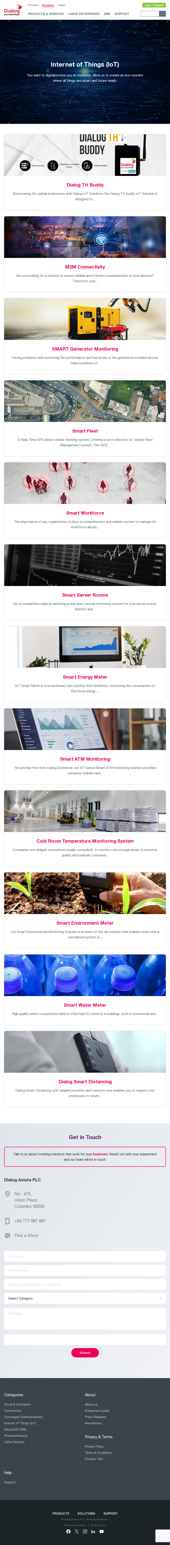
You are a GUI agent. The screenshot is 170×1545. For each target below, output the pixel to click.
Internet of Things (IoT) (20, 1423)
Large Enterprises (84, 14)
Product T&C (94, 1459)
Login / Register (154, 5)
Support (122, 14)
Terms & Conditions (98, 1452)
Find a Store (26, 1235)
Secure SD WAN (15, 1429)
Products (60, 1513)
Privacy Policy (94, 1446)
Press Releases (95, 1417)
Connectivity (12, 1410)
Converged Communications (23, 1417)
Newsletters (93, 1423)
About (61, 5)
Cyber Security (14, 1442)
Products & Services (46, 14)
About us (91, 1404)
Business (48, 5)
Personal (33, 5)
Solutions (86, 1513)
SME (107, 14)
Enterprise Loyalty (97, 1410)
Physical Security (16, 1435)
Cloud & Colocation (17, 1404)
